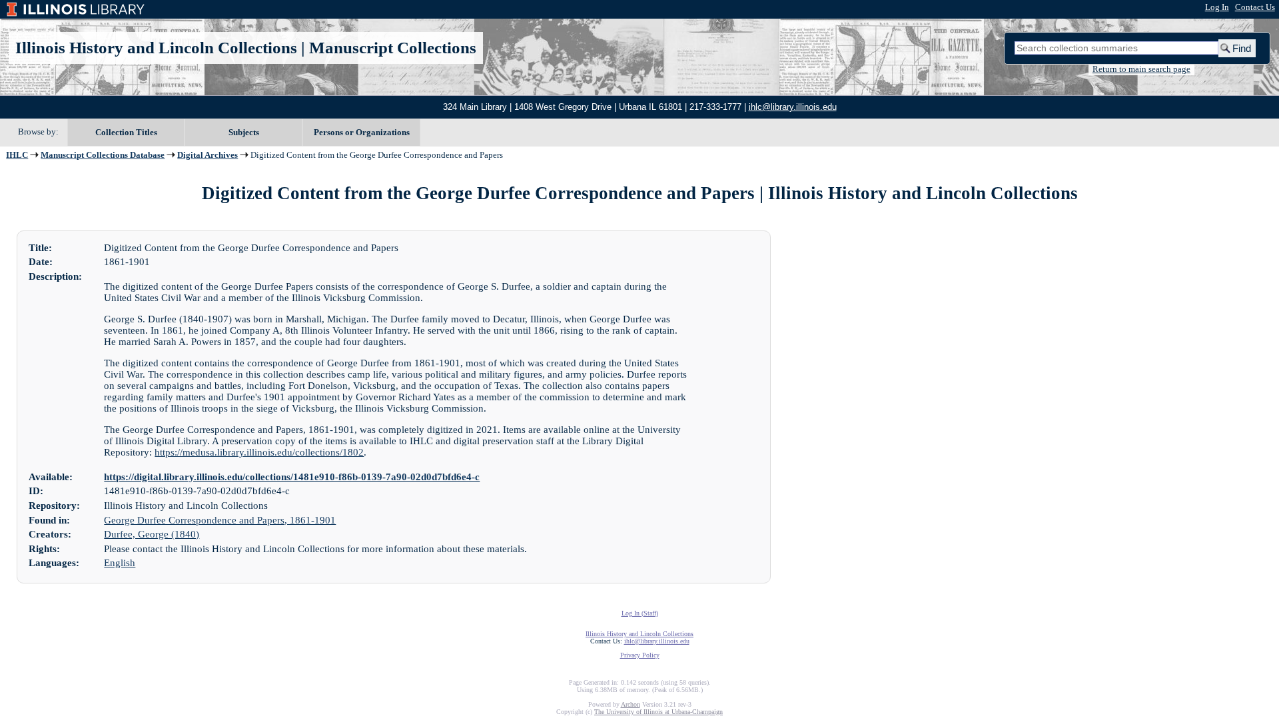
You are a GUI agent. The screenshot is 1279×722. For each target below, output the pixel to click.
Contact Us (1255, 7)
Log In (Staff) (640, 613)
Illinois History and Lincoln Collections (156, 48)
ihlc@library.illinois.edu (793, 107)
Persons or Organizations (362, 132)
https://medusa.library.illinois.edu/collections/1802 (259, 452)
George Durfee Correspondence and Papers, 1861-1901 (220, 520)
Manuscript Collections (392, 48)
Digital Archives (207, 155)
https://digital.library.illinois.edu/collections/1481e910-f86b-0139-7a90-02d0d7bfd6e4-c (292, 477)
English (119, 562)
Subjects (243, 132)
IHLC (17, 155)
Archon (630, 704)
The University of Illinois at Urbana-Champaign (658, 711)
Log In (1217, 7)
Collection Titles (126, 132)
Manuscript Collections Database (103, 155)
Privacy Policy (639, 655)
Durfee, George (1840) (151, 534)
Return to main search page (1141, 69)
